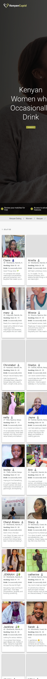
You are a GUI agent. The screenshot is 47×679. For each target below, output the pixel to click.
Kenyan (40, 218)
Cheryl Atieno (11, 522)
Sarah (31, 626)
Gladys (32, 365)
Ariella (32, 260)
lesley (7, 469)
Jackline (8, 626)
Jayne (31, 417)
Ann (30, 469)
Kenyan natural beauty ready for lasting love (13, 376)
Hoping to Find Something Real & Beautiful (13, 480)
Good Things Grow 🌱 (11, 271)
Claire (6, 260)
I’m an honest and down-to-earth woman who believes (13, 428)
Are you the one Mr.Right (11, 585)
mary (6, 312)
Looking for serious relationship (13, 637)
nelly (6, 417)
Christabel (9, 365)
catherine (33, 574)
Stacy (31, 522)
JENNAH (8, 574)
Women (29, 218)
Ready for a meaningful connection (13, 323)
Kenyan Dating (15, 218)
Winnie (32, 312)
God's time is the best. (11, 533)
